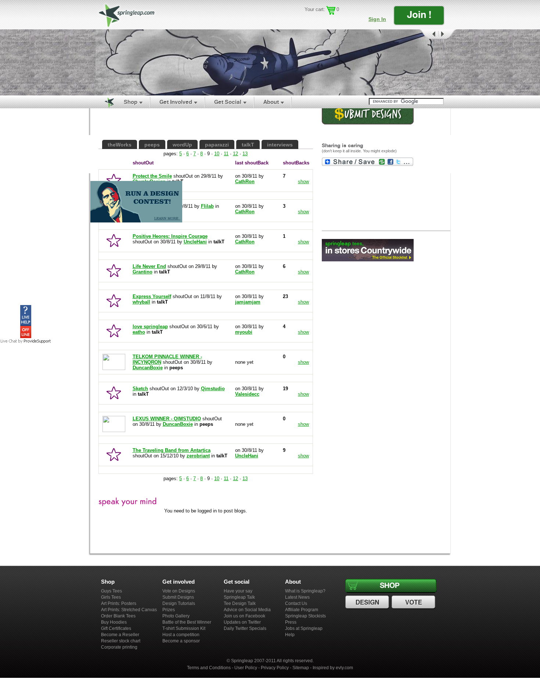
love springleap (150, 326)
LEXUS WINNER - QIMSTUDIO (167, 418)
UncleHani (195, 241)
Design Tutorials (178, 603)
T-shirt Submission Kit (183, 628)
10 (216, 153)
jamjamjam (247, 302)
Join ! (419, 14)
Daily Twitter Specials (245, 628)
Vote (414, 602)
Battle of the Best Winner (186, 622)
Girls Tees (111, 597)
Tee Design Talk (240, 603)
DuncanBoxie (148, 367)
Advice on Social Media (247, 609)
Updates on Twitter (242, 622)
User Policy (245, 667)
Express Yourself (152, 296)
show (303, 241)
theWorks (120, 145)
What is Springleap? (305, 591)
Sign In (377, 19)
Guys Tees (111, 591)
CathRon (245, 241)
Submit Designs (178, 597)
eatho (139, 332)
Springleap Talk (239, 597)
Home (105, 102)
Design (368, 602)
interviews (280, 145)
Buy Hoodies (114, 622)
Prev (428, 34)
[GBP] (319, 20)
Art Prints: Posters (118, 603)
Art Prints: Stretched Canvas (129, 609)
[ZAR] (330, 20)
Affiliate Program (301, 609)
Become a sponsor (181, 640)
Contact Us (296, 603)
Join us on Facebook (244, 616)
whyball (141, 302)
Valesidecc (247, 394)
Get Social (227, 101)
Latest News (297, 597)
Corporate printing (119, 647)
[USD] (309, 20)
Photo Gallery (176, 616)
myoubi (243, 332)
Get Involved (175, 101)
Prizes (168, 609)
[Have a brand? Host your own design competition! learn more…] (136, 222)
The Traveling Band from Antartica (171, 450)
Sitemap (300, 667)
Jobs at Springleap (304, 628)
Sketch (140, 388)
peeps (152, 145)
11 (226, 153)
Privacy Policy (275, 667)
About (271, 101)
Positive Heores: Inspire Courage (170, 236)
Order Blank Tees (118, 616)
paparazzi (217, 145)
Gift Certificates (116, 628)
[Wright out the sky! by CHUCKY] (270, 62)
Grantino (142, 272)
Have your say (238, 591)
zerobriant (198, 455)
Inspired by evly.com (333, 667)
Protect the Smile (152, 176)
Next (447, 34)
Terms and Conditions (209, 667)
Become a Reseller (120, 634)
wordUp (182, 145)
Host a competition (180, 634)
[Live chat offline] (25, 336)
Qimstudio (213, 388)
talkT (248, 145)
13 (245, 153)
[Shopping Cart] (330, 10)
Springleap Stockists (305, 616)
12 (235, 153)
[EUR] (340, 20)
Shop (130, 101)
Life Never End (149, 266)
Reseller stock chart (120, 640)
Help (290, 634)
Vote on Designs (178, 591)
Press (290, 622)
